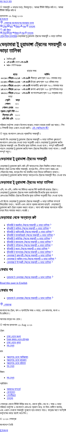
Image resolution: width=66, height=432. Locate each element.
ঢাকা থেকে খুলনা (14, 342)
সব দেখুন (10, 345)
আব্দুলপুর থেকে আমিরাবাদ (17, 357)
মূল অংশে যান (6, 1)
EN (2, 19)
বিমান (18, 26)
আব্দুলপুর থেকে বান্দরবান (16, 360)
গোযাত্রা (7, 304)
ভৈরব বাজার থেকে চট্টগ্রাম (18, 339)
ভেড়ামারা (13, 36)
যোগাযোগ (11, 392)
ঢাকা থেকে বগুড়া (14, 336)
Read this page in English (13, 283)
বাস (11, 26)
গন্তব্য (32, 26)
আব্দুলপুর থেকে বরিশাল (16, 363)
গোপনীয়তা (11, 395)
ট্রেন (5, 26)
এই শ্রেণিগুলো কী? (40, 127)
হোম (2, 36)
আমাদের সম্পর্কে (13, 389)
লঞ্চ (24, 26)
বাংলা (6, 19)
